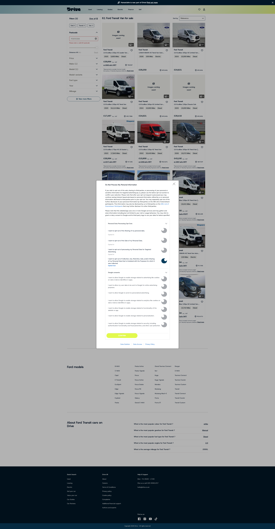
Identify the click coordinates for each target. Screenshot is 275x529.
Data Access (137, 344)
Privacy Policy (150, 344)
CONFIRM (122, 335)
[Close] (175, 184)
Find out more (152, 2)
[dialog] (137, 264)
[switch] (164, 230)
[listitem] (137, 223)
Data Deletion (125, 344)
